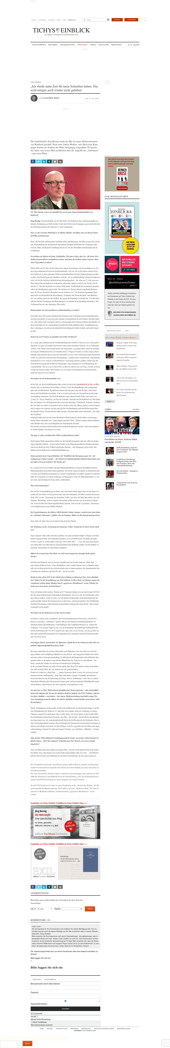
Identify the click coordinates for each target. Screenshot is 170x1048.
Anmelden (117, 20)
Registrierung (50, 979)
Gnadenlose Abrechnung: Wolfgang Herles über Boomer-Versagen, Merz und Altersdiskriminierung (126, 462)
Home (42, 1028)
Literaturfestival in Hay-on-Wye (87, 384)
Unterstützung (42, 20)
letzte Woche (115, 338)
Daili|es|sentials (67, 45)
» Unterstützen (131, 20)
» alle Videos (135, 409)
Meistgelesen (114, 331)
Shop (64, 20)
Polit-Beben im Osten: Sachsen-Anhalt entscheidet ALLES (121, 440)
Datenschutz (86, 1028)
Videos (93, 45)
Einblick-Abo (71, 20)
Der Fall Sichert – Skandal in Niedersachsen (127, 472)
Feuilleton (104, 45)
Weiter (90, 909)
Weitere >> (110, 401)
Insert (27, 1043)
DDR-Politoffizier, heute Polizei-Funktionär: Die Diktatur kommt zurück (127, 450)
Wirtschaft (116, 45)
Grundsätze (51, 20)
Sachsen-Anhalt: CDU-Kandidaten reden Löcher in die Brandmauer (126, 345)
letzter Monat (129, 338)
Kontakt (50, 1028)
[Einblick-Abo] (122, 228)
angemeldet (45, 951)
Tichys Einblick (39, 45)
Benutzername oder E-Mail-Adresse (45, 984)
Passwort (34, 992)
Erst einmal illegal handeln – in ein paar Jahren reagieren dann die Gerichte (126, 357)
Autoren (33, 20)
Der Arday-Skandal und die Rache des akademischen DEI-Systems (126, 392)
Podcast (59, 20)
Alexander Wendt (51, 98)
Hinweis (86, 946)
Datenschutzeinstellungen (104, 1028)
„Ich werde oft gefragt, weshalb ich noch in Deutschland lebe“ (127, 380)
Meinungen (82, 45)
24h (106, 338)
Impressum (74, 1028)
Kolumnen (52, 45)
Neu (127, 331)
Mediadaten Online (123, 1028)
